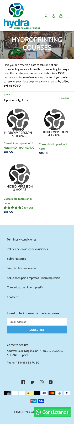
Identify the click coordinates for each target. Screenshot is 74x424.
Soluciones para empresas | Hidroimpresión (33, 278)
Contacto (12, 297)
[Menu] (68, 16)
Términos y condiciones (21, 239)
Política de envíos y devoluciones (27, 249)
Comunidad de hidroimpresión (25, 287)
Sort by (8, 94)
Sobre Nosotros (16, 258)
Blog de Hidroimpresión (21, 268)
